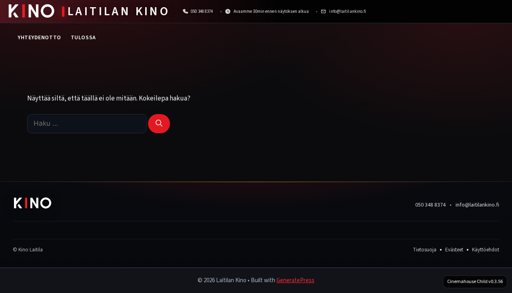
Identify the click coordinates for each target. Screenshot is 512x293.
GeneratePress (295, 280)
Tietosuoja (424, 249)
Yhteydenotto (39, 38)
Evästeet (454, 249)
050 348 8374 (430, 205)
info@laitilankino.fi (477, 205)
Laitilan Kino (119, 11)
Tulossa (83, 38)
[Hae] (159, 123)
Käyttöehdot (485, 249)
